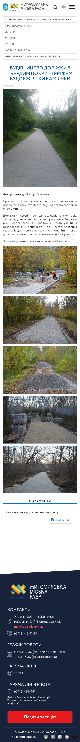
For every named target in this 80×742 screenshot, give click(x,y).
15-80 (18, 673)
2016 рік (10, 44)
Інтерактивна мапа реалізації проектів (32, 56)
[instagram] (59, 737)
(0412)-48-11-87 (26, 633)
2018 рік (10, 31)
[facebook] (45, 737)
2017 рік (10, 38)
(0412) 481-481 (24, 691)
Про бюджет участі (19, 25)
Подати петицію (40, 716)
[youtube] (52, 737)
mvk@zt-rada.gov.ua (28, 626)
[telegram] (66, 737)
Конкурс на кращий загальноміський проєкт (38, 19)
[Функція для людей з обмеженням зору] (63, 7)
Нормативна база (18, 50)
